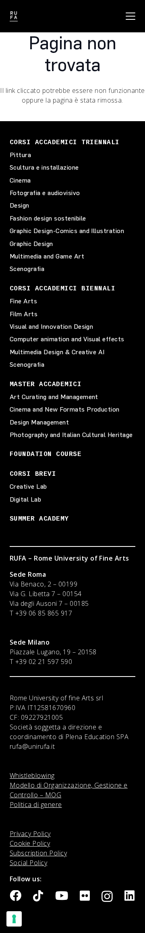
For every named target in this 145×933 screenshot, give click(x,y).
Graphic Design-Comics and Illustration (67, 231)
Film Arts (23, 314)
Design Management (39, 422)
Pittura (20, 155)
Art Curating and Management (54, 397)
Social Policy (28, 862)
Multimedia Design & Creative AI (57, 352)
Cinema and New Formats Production (65, 409)
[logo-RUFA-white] (14, 16)
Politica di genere (36, 804)
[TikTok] (38, 896)
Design (19, 205)
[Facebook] (15, 896)
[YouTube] (61, 896)
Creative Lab (28, 486)
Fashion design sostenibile (48, 218)
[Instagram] (107, 896)
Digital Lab (25, 499)
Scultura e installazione (44, 167)
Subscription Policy (38, 853)
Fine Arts (23, 301)
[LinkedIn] (129, 896)
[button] (130, 16)
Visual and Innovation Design (51, 326)
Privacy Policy (30, 833)
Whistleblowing (32, 775)
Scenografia (27, 269)
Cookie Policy (30, 843)
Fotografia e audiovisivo (45, 193)
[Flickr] (85, 896)
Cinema (20, 180)
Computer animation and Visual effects (67, 339)
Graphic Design (31, 244)
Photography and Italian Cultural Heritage (71, 435)
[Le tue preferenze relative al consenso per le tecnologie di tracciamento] (14, 919)
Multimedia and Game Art (47, 256)
